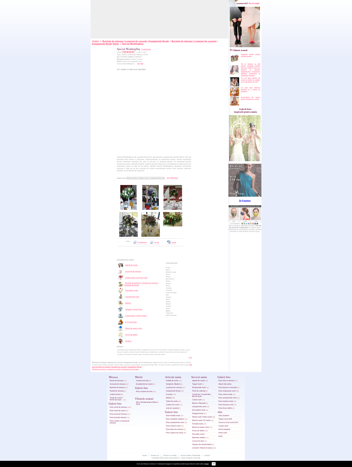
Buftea (168, 281)
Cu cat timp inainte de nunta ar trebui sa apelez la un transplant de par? (250, 80)
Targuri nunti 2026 (225, 419)
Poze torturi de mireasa (174, 429)
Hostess (128, 341)
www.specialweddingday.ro (126, 64)
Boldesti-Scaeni (171, 272)
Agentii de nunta (131, 265)
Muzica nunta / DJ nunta (201, 420)
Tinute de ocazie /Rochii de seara (116, 399)
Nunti (220, 436)
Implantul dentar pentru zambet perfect (250, 55)
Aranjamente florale (173, 391)
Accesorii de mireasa (133, 271)
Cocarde (169, 394)
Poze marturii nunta (173, 426)
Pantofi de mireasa (117, 391)
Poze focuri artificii (225, 408)
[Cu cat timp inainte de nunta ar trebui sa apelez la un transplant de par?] (235, 86)
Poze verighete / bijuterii (175, 419)
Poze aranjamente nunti (175, 422)
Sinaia (168, 308)
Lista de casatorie (172, 408)
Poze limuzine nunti (225, 405)
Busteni (168, 283)
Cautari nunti (223, 426)
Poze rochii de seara (117, 411)
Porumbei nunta (198, 434)
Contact (207, 455)
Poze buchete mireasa (118, 417)
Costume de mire (142, 381)
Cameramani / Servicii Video (136, 316)
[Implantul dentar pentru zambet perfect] (235, 62)
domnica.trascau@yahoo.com (132, 61)
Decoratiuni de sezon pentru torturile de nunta (250, 98)
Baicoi (168, 270)
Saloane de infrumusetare (202, 444)
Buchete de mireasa (117, 387)
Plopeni (168, 304)
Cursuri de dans (198, 441)
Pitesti (168, 299)
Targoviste (169, 313)
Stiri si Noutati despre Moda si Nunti (147, 403)
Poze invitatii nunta (173, 416)
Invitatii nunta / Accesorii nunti (136, 278)
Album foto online (225, 384)
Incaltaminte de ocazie (144, 384)
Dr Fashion (245, 201)
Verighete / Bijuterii (173, 384)
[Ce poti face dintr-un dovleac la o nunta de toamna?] (235, 95)
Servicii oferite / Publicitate (190, 455)
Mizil (167, 295)
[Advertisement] (159, 19)
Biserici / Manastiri (199, 403)
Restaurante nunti (199, 387)
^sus (190, 357)
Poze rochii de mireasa (118, 407)
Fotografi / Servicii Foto (133, 309)
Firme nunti (222, 433)
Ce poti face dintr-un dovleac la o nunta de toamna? (250, 90)
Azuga (168, 267)
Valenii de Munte (171, 315)
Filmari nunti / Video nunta (202, 417)
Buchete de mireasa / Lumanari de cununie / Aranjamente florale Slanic (115, 369)
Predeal (168, 306)
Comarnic (169, 290)
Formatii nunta (197, 424)
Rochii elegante (224, 429)
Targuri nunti (197, 384)
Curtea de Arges (171, 292)
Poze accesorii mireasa (118, 414)
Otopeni (168, 297)
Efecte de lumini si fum (133, 328)
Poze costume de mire (144, 391)
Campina (169, 288)
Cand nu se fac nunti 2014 (228, 422)
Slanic (168, 311)
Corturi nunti (196, 400)
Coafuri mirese (115, 394)
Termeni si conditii (170, 455)
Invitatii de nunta (172, 381)
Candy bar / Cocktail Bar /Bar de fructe (201, 395)
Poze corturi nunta (225, 394)
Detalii (206, 464)
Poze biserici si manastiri (227, 387)
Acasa (144, 455)
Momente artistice (198, 438)
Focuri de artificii (131, 335)
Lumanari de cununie (174, 387)
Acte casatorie (223, 416)
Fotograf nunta (197, 413)
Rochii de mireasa (116, 381)
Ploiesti (168, 301)
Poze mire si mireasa (226, 381)
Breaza (168, 276)
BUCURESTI (170, 279)
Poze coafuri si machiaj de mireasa (119, 422)
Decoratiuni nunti (131, 290)
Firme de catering (198, 391)
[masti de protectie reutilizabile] (244, 224)
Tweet (128, 241)
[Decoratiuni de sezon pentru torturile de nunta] (235, 105)
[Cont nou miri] (244, 46)
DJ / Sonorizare (131, 322)
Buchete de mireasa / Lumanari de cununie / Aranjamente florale (135, 41)
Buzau (168, 286)
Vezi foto (140, 64)
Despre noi (155, 455)
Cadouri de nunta (172, 405)
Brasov (168, 274)
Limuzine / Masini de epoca (202, 448)
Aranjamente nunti (132, 297)
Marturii (128, 303)
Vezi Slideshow (172, 178)
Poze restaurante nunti (226, 391)
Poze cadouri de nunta (174, 433)
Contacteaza (146, 49)
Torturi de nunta (172, 401)
